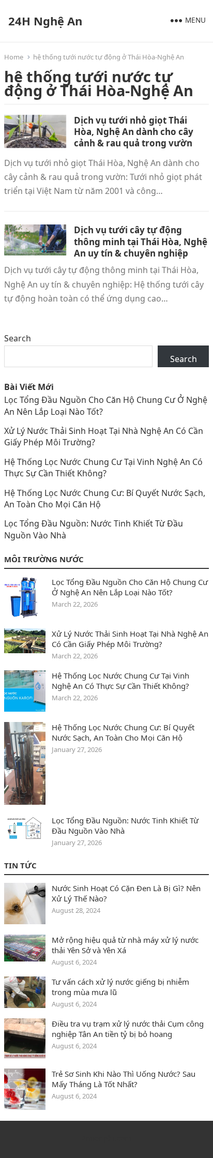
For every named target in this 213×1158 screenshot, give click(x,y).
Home (13, 57)
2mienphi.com (106, 1138)
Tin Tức (20, 865)
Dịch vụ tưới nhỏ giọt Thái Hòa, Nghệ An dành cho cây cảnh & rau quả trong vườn (133, 131)
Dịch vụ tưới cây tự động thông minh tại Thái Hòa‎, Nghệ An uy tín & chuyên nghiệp (140, 241)
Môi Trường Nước (44, 559)
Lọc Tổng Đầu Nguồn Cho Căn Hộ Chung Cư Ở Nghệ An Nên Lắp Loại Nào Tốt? (130, 587)
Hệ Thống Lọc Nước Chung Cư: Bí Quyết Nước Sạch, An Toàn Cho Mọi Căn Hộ (123, 732)
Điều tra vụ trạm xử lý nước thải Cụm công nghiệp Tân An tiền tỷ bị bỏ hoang (128, 1028)
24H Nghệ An (45, 20)
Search (17, 338)
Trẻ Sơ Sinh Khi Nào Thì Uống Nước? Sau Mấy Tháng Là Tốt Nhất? (123, 1079)
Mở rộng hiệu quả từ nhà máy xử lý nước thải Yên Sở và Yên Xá (125, 945)
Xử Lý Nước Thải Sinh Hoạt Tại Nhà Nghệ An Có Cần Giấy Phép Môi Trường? (130, 638)
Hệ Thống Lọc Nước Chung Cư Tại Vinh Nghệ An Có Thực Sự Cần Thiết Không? (103, 467)
